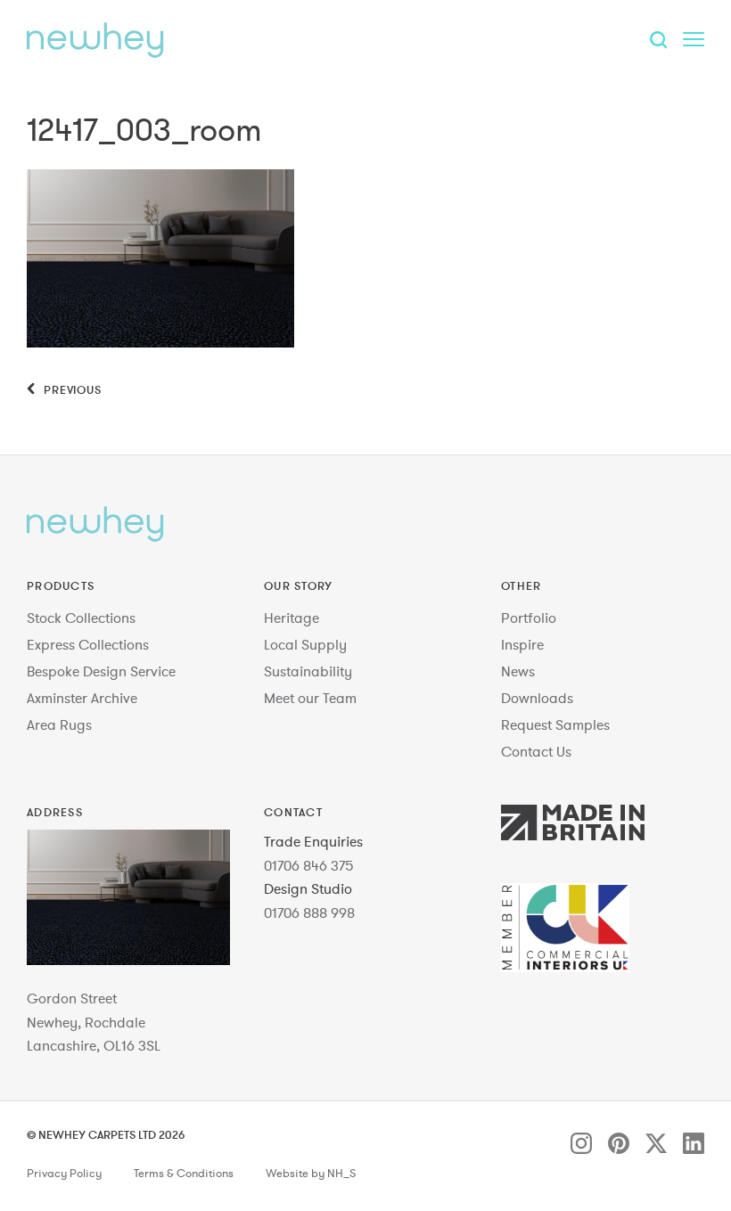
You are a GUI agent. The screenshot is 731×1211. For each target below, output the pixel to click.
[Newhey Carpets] (95, 40)
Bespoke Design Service (101, 671)
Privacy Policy (64, 1173)
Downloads (537, 698)
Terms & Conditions (184, 1173)
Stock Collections (81, 617)
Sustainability (308, 671)
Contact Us (536, 751)
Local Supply (305, 644)
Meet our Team (310, 698)
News (518, 671)
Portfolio (528, 617)
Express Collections (88, 644)
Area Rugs (59, 724)
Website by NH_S (311, 1173)
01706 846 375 (309, 865)
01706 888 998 (309, 912)
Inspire (522, 644)
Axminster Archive (82, 698)
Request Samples (555, 724)
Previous (71, 389)
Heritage (291, 617)
